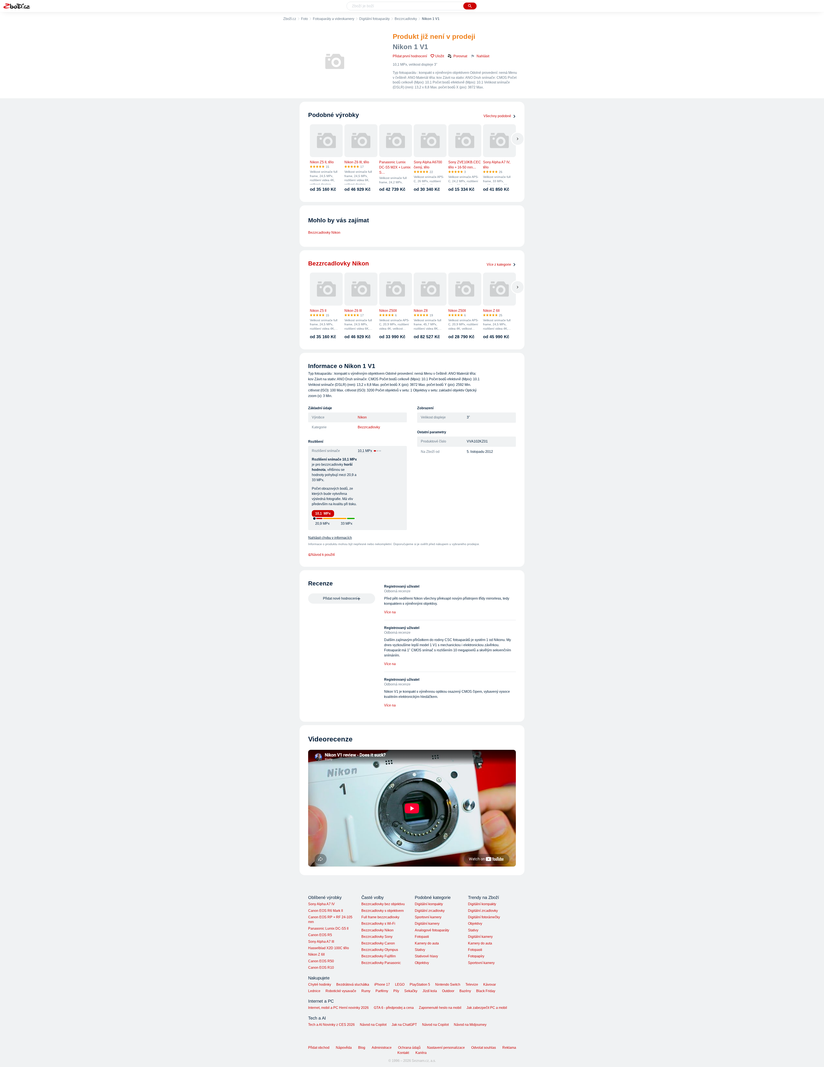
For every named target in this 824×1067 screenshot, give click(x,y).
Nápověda (344, 1047)
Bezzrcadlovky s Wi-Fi (378, 923)
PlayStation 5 (420, 984)
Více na (390, 612)
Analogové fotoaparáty (432, 930)
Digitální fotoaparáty (374, 19)
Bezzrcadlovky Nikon (324, 232)
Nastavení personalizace (446, 1047)
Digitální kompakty (429, 904)
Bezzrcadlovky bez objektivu (383, 904)
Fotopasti (422, 936)
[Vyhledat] (470, 6)
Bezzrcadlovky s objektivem (382, 910)
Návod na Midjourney (470, 1024)
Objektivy (422, 963)
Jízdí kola (430, 991)
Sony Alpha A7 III (321, 941)
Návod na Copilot (373, 1024)
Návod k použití (323, 554)
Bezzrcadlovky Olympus (379, 950)
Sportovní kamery (428, 917)
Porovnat (460, 56)
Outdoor (448, 991)
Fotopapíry (476, 956)
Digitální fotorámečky (484, 917)
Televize (471, 984)
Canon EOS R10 (321, 967)
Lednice (314, 991)
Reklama (509, 1047)
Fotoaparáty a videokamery (333, 19)
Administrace (382, 1047)
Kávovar (489, 984)
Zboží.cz (289, 19)
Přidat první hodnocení (410, 56)
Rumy (365, 991)
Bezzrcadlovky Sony (376, 936)
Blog (361, 1047)
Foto (304, 19)
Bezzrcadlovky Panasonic (381, 963)
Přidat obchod (318, 1047)
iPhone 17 (382, 984)
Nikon (362, 417)
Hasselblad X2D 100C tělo (328, 948)
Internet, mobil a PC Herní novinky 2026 (338, 1007)
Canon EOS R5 (320, 935)
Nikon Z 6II (316, 954)
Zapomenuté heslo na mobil (440, 1007)
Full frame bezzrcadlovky (380, 917)
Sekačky (410, 991)
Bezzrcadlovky (406, 19)
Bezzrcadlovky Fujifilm (378, 956)
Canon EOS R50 (321, 961)
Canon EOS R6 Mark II (325, 910)
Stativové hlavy (426, 956)
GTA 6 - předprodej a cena (394, 1007)
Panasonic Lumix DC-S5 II (328, 928)
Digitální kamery (427, 923)
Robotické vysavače (341, 991)
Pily (396, 991)
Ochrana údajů (409, 1047)
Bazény (465, 991)
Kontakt (403, 1053)
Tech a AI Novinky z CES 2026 (331, 1024)
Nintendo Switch (447, 984)
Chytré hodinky (319, 984)
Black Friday (485, 991)
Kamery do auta (427, 943)
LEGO (399, 984)
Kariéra (421, 1053)
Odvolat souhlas (483, 1047)
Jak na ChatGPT (404, 1024)
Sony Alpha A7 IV (321, 904)
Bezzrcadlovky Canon (378, 943)
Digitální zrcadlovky (430, 910)
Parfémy (382, 991)
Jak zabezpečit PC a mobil (487, 1007)
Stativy (420, 950)
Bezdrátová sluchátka (352, 984)
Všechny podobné (497, 116)
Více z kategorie (499, 264)
